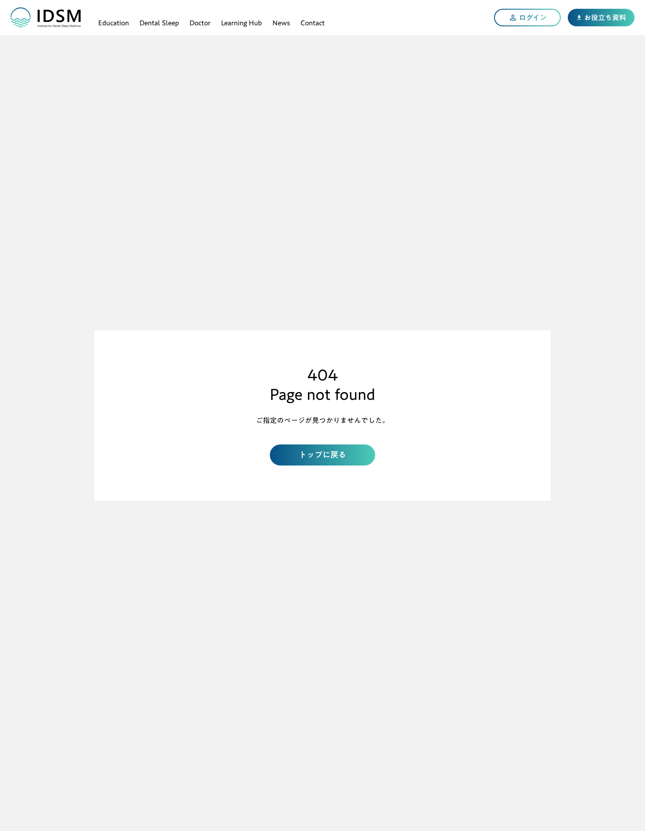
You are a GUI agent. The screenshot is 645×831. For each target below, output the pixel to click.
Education (113, 22)
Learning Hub (241, 22)
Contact (313, 22)
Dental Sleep (159, 22)
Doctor (200, 22)
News (281, 22)
